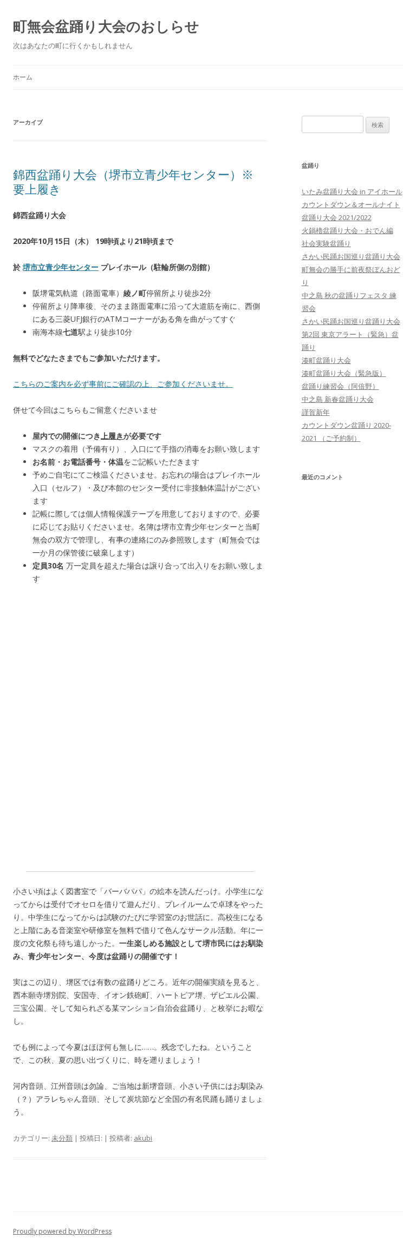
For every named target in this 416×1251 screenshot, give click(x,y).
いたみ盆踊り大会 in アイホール (352, 191)
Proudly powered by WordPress (62, 1231)
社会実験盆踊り (326, 243)
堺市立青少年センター (61, 267)
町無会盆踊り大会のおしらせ (106, 26)
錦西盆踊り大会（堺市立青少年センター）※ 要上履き (133, 181)
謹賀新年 (316, 412)
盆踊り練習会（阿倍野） (340, 386)
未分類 (62, 1138)
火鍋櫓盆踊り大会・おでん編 (347, 230)
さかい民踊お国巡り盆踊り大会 (351, 256)
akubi (143, 1138)
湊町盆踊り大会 (326, 360)
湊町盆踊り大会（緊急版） (344, 373)
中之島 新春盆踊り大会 (338, 399)
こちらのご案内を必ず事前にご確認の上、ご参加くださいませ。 (123, 384)
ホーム (22, 77)
